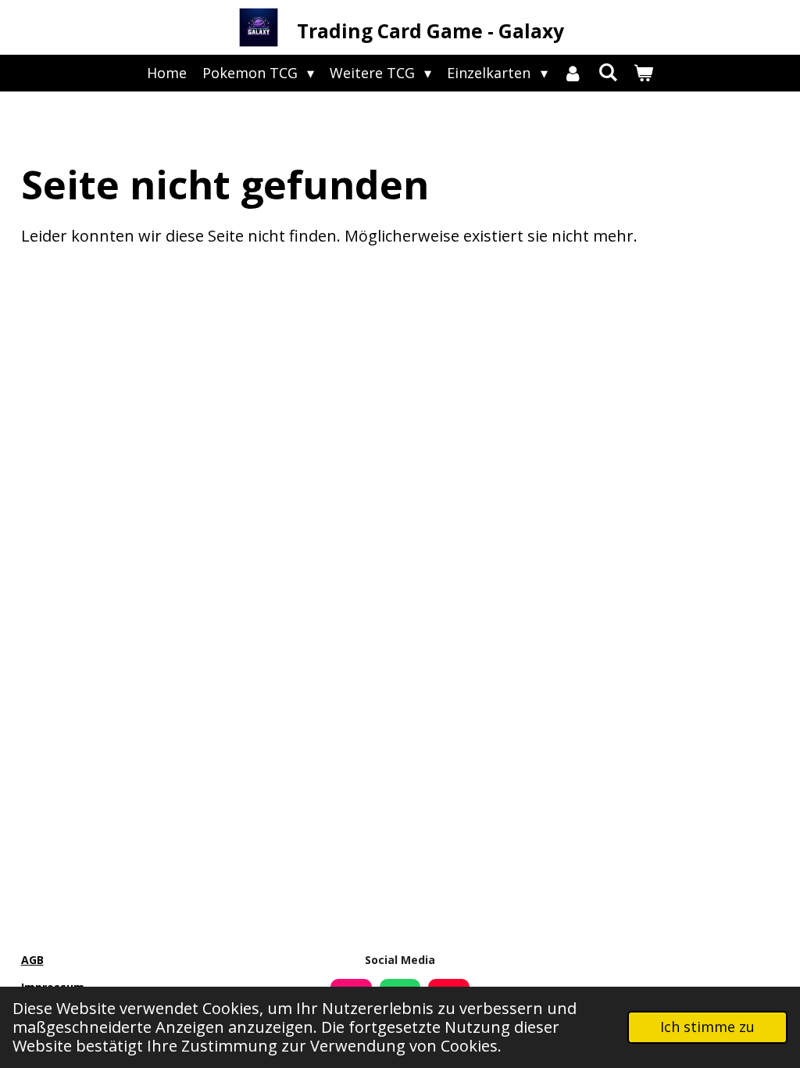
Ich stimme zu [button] (707, 1026)
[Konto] (573, 73)
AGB (32, 959)
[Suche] (608, 72)
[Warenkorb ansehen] (643, 73)
